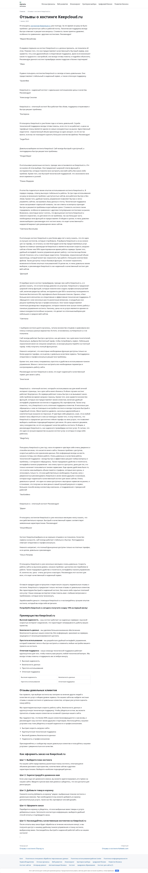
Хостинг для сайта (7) (105, 865)
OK (117, 870)
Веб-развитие (62, 4)
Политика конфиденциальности (115, 858)
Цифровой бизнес (105, 4)
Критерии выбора (89, 4)
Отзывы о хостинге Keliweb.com (115, 847)
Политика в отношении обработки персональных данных (47, 858)
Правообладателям (27, 862)
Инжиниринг (75, 4)
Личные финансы (48, 4)
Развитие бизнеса (121, 4)
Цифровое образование (86, 865)
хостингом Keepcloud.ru (41, 26)
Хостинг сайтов (25, 865)
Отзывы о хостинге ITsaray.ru (32, 847)
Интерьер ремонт (39, 865)
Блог (21, 858)
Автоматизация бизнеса (57, 865)
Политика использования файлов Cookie (86, 858)
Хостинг (72, 865)
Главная (22, 11)
